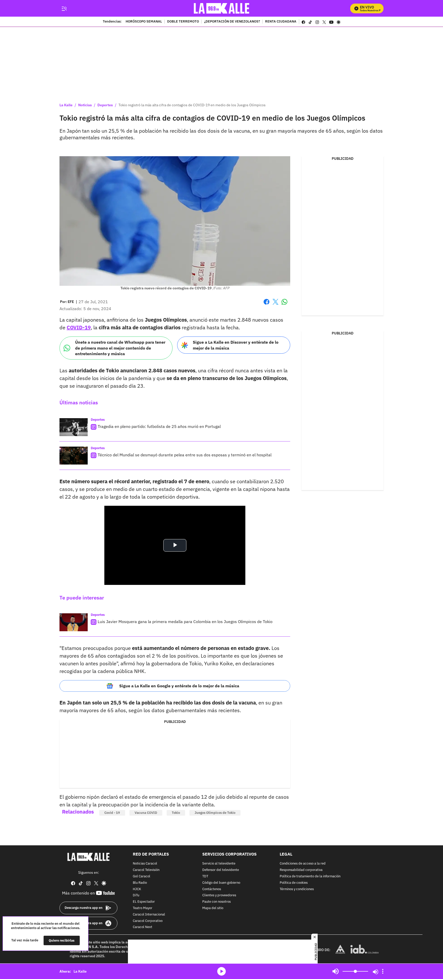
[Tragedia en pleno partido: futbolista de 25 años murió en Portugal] (73, 427)
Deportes (105, 105)
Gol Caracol (141, 876)
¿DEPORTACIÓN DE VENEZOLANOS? (232, 22)
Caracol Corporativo (148, 921)
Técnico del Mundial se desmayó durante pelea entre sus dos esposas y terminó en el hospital (184, 454)
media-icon (221, 971)
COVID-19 (79, 327)
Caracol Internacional (149, 914)
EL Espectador (144, 901)
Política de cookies (294, 883)
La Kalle (66, 105)
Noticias (85, 105)
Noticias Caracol (145, 864)
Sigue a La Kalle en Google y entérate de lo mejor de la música (179, 685)
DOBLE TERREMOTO (183, 22)
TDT (205, 876)
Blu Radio (140, 883)
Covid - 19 (112, 812)
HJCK (137, 889)
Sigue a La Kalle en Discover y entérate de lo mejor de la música (235, 345)
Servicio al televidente (218, 864)
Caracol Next (142, 927)
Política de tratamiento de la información (310, 876)
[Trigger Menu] (63, 8)
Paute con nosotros (216, 901)
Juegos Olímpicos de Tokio (215, 812)
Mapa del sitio (212, 908)
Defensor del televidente (220, 870)
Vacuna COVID (146, 812)
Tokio (176, 812)
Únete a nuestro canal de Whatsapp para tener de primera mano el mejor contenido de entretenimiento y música (120, 348)
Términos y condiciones (297, 889)
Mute (336, 971)
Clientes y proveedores (219, 895)
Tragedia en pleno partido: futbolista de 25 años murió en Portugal (159, 426)
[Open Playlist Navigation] (383, 971)
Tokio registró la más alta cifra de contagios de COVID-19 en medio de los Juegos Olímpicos (192, 105)
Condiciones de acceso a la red (303, 864)
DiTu (136, 895)
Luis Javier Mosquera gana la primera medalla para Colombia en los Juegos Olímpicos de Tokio (185, 621)
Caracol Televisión (146, 870)
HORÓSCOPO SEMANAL (144, 22)
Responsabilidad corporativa (301, 870)
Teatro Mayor (142, 908)
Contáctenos (211, 889)
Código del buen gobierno (221, 883)
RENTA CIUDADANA (280, 22)
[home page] (221, 8)
